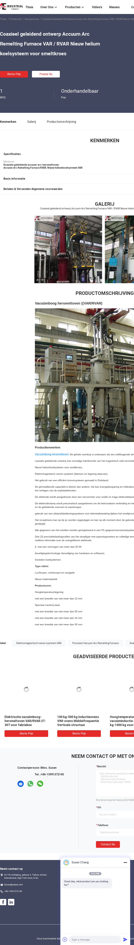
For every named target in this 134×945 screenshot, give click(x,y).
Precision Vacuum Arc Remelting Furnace (95, 643)
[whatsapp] (30, 784)
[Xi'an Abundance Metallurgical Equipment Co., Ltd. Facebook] (3, 902)
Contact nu (108, 844)
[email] (20, 784)
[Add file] (64, 939)
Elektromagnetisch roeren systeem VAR (38, 643)
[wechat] (40, 784)
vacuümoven (31, 19)
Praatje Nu (45, 74)
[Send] (125, 939)
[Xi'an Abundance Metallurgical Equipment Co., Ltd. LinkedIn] (11, 902)
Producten (16, 19)
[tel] (50, 784)
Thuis (3, 19)
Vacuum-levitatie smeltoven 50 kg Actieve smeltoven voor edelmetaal (78, 721)
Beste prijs (14, 74)
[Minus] (125, 862)
